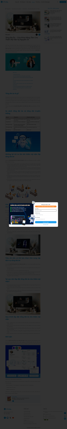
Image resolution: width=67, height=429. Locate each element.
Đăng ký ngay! (46, 222)
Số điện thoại (37, 213)
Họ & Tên (36, 208)
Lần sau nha (45, 224)
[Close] (56, 203)
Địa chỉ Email (37, 217)
